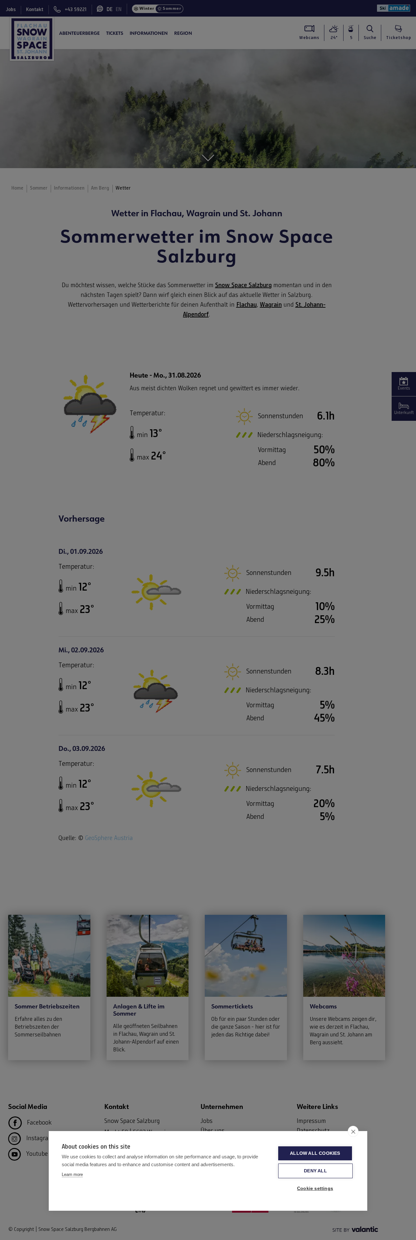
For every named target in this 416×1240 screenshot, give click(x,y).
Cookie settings (315, 1188)
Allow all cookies (315, 1153)
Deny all (315, 1170)
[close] (353, 1131)
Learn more (72, 1174)
